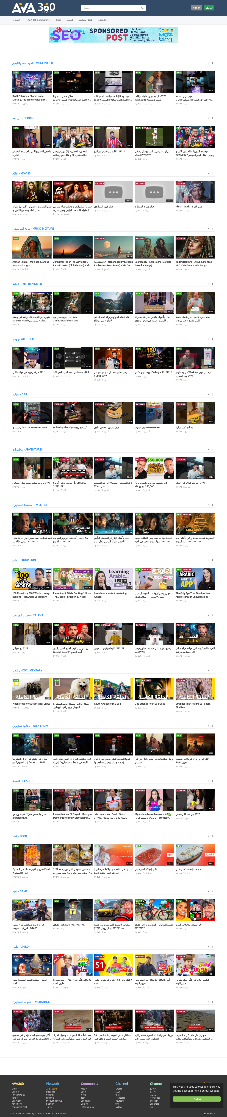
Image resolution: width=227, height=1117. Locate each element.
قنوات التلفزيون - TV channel (31, 1002)
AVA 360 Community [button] (38, 20)
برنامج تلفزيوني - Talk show (30, 725)
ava (17, 103)
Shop (58, 20)
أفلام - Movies (21, 173)
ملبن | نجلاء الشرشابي (146, 869)
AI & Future (51, 1089)
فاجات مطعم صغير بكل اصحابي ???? (31, 482)
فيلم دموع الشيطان (144, 206)
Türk (152, 1107)
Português (155, 1098)
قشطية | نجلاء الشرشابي (188, 869)
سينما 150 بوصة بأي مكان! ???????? (153, 372)
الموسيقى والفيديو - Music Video (32, 63)
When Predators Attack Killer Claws (31, 703)
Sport (83, 1092)
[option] (32, 87)
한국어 (153, 1092)
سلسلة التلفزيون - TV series (30, 505)
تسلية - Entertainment (28, 284)
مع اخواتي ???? (20, 648)
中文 (117, 1095)
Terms (15, 1098)
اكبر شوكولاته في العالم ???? (190, 482)
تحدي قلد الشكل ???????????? (69, 924)
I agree (197, 1098)
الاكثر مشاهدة (85, 20)
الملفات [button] (16, 20)
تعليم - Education (24, 560)
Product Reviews (54, 1101)
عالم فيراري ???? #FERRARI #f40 (29, 427)
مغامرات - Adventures (27, 449)
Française (120, 1098)
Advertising (17, 1104)
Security (50, 1095)
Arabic (210, 1113)
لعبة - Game (19, 891)
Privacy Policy (18, 1095)
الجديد (70, 20)
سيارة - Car (19, 394)
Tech (83, 1098)
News (83, 1095)
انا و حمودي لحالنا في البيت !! (190, 924)
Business (50, 1092)
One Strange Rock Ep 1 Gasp (150, 703)
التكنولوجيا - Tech (23, 339)
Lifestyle (50, 1098)
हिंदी (117, 1104)
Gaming (84, 1104)
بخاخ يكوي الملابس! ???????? (109, 648)
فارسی (153, 1095)
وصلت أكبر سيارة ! (185, 427)
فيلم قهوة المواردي (103, 206)
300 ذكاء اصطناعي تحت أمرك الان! (71, 372)
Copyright (16, 1101)
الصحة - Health (22, 781)
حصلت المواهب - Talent (27, 615)
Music (84, 1089)
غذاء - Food (19, 836)
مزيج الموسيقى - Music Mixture (33, 228)
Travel (49, 1107)
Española (154, 1104)
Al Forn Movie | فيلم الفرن (189, 206)
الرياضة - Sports (23, 118)
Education (86, 1101)
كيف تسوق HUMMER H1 (147, 427)
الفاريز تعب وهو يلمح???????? (109, 151)
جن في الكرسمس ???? (188, 814)
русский (154, 1101)
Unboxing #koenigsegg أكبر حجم (70, 427)
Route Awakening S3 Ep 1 (107, 703)
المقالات (102, 20)
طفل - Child (20, 946)
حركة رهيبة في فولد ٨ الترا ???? (28, 372)
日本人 (153, 1089)
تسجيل (209, 8)
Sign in (196, 8)
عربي (117, 1092)
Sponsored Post (19, 1107)
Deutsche (119, 1101)
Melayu (118, 1107)
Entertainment (88, 1107)
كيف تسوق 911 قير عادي (106, 427)
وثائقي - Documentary (27, 670)
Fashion (50, 1104)
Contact (15, 1092)
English (119, 1089)
